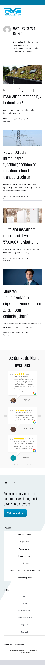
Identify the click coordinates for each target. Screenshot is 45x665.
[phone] (24, 2)
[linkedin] (6, 482)
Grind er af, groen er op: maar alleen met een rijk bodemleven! (22, 96)
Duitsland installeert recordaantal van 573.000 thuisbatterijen (21, 235)
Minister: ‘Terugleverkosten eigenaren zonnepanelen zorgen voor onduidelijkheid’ (22, 303)
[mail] (20, 2)
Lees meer (6, 121)
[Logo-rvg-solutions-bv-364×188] (12, 8)
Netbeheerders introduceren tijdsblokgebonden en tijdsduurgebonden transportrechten (20, 164)
